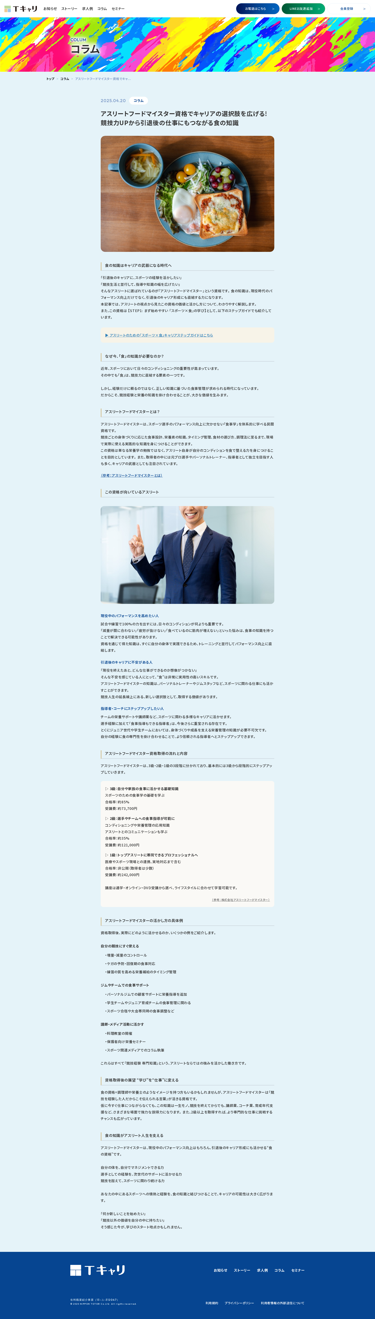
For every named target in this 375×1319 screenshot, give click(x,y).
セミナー (118, 8)
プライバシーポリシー (239, 1303)
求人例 (87, 8)
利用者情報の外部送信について (283, 1303)
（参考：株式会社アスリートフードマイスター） (241, 900)
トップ (50, 78)
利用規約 (212, 1303)
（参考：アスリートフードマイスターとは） (132, 475)
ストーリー (69, 8)
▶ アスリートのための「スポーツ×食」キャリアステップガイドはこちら (159, 335)
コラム (102, 8)
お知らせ (50, 8)
